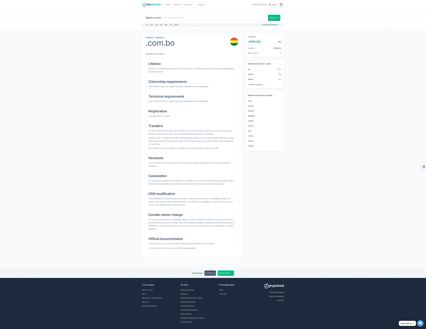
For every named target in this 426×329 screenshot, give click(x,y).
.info (165, 25)
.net (156, 25)
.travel (176, 25)
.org (161, 25)
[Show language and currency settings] (424, 166)
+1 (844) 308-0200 (259, 4)
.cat (170, 25)
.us (147, 25)
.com (151, 25)
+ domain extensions (270, 25)
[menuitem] (189, 4)
